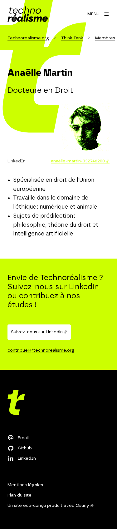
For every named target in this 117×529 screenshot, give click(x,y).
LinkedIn (27, 458)
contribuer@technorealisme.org (40, 350)
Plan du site (19, 495)
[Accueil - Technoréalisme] (27, 14)
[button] (86, 127)
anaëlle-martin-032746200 (78, 161)
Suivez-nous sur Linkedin (37, 332)
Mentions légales (25, 485)
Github (25, 448)
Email (23, 438)
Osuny (82, 505)
